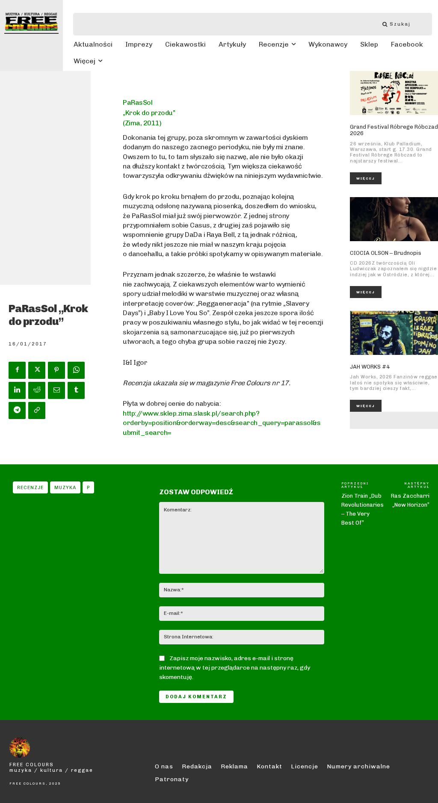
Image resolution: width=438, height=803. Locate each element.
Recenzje (30, 487)
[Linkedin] (17, 390)
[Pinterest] (56, 370)
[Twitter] (36, 370)
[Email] (56, 390)
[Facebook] (17, 370)
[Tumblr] (76, 390)
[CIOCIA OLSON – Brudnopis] (394, 219)
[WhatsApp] (76, 370)
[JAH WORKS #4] (394, 333)
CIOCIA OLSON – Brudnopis (385, 253)
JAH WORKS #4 (370, 366)
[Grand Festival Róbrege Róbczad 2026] (394, 93)
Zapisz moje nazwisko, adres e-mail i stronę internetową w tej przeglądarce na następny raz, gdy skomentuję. (234, 668)
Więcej (365, 178)
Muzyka (65, 487)
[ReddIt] (36, 390)
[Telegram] (17, 410)
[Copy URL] (36, 410)
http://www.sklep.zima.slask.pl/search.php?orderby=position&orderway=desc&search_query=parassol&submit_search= (221, 423)
